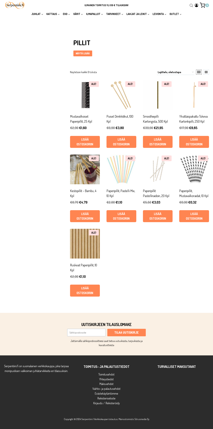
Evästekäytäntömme (106, 393)
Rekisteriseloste (106, 398)
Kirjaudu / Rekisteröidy (106, 403)
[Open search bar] (191, 5)
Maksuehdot (106, 384)
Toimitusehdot (106, 374)
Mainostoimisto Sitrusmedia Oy (134, 419)
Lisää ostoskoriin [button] (85, 142)
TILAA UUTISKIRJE (126, 332)
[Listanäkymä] (206, 72)
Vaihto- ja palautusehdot (106, 388)
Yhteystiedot (106, 379)
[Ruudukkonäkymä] (199, 72)
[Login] (196, 5)
